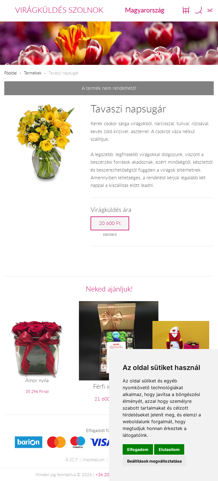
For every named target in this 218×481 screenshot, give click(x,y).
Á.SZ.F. (72, 459)
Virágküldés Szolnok (59, 10)
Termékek (32, 73)
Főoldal (10, 73)
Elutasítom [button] (169, 449)
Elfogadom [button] (137, 449)
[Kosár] (186, 10)
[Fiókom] (209, 10)
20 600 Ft (110, 223)
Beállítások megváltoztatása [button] (154, 461)
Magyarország (144, 10)
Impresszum (93, 459)
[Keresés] (198, 10)
